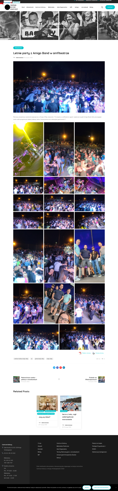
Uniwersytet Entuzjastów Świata (46, 414)
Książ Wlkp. (49, 359)
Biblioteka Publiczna (50, 411)
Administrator (19, 57)
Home (41, 29)
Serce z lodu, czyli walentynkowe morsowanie (69, 416)
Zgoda (87, 487)
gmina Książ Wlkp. (39, 359)
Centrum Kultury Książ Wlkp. (21, 359)
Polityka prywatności (101, 487)
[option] (47, 411)
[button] (105, 6)
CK (31, 359)
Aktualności (48, 29)
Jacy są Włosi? (44, 417)
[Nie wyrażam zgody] (116, 487)
